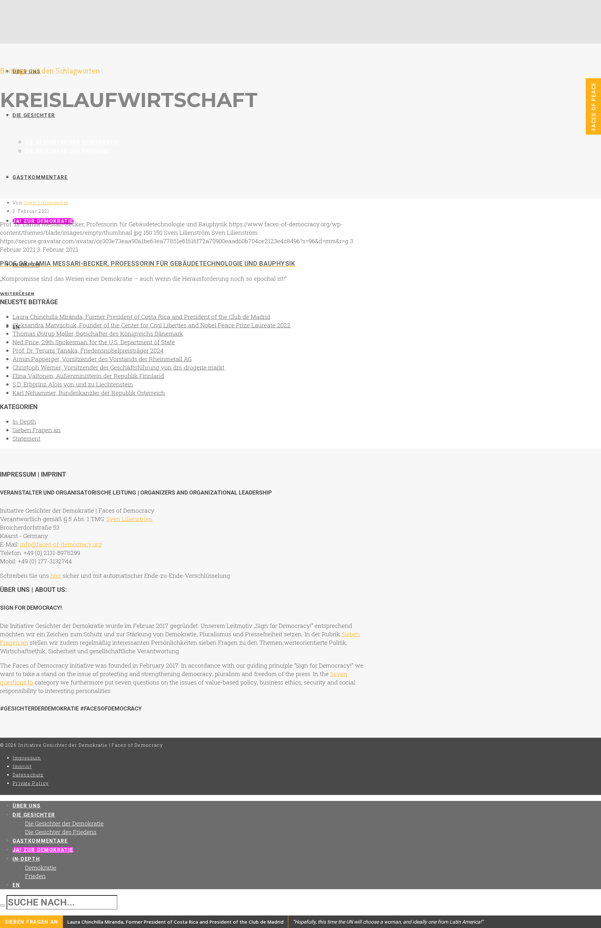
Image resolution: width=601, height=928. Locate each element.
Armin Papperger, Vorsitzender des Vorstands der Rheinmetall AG (102, 359)
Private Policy (31, 783)
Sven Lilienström (46, 203)
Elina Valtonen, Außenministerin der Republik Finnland (88, 376)
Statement (26, 438)
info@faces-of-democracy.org (61, 544)
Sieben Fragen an (37, 430)
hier (55, 575)
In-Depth (24, 421)
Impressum (27, 758)
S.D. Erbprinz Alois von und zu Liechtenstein (73, 384)
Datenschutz (28, 775)
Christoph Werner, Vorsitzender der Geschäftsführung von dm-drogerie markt (118, 367)
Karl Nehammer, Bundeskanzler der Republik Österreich (89, 393)
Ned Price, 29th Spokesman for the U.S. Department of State (94, 342)
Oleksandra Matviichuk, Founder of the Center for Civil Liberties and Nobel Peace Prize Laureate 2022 (151, 325)
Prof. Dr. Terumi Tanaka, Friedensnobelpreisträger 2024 (88, 350)
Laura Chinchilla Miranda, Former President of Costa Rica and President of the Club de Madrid (141, 316)
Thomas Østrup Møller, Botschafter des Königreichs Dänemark (98, 333)
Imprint (22, 766)
